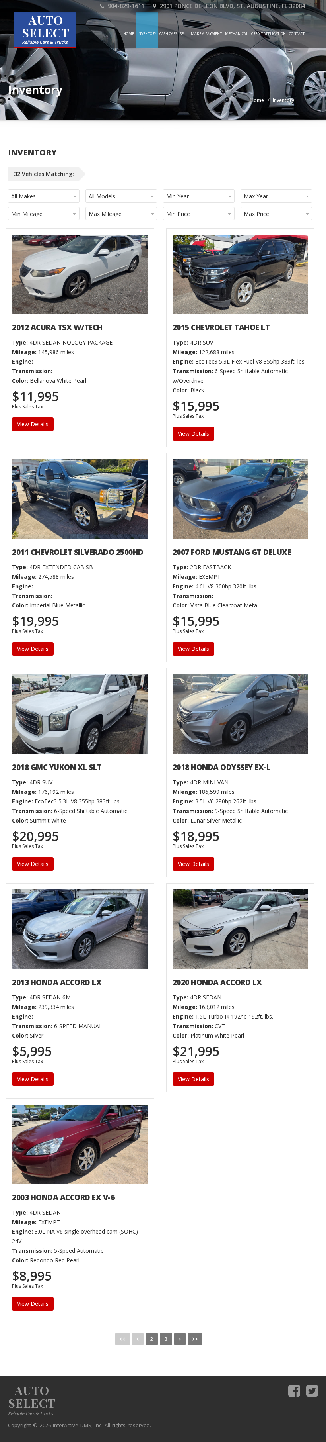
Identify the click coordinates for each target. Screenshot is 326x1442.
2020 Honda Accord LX (217, 982)
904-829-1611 (125, 6)
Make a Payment (206, 33)
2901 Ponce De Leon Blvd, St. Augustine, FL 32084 (231, 6)
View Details (33, 424)
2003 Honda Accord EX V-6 (63, 1197)
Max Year (256, 196)
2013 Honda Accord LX (56, 982)
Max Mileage (105, 213)
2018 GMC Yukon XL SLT (57, 767)
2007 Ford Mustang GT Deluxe (232, 552)
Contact (297, 33)
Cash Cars (168, 33)
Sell (184, 33)
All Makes (23, 196)
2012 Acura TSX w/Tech (57, 327)
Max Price (256, 213)
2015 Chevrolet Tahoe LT (221, 327)
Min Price (178, 213)
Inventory (146, 33)
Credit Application (268, 33)
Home (128, 33)
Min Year (177, 196)
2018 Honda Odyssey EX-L (222, 767)
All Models (102, 196)
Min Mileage (27, 213)
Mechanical (236, 33)
